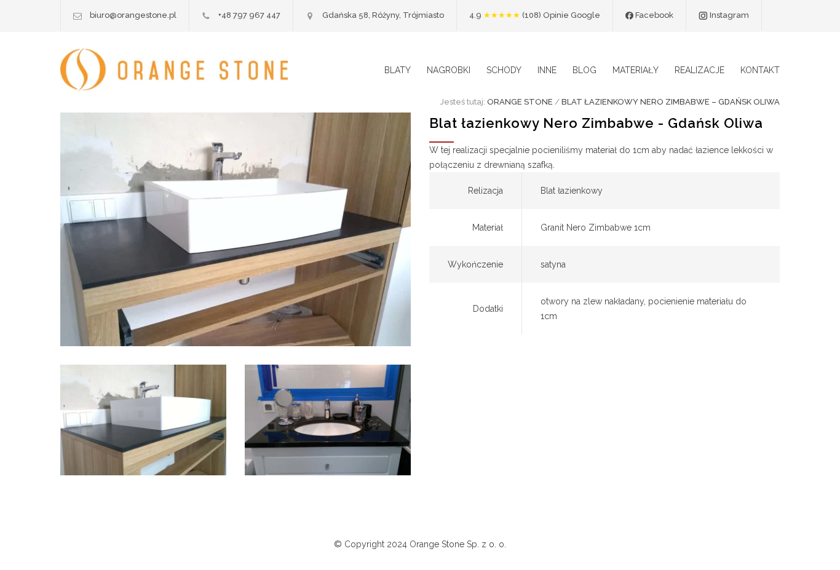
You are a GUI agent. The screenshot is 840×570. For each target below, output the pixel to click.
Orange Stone (520, 101)
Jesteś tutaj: (462, 101)
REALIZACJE (699, 70)
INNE (547, 70)
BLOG (584, 70)
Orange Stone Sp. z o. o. (458, 544)
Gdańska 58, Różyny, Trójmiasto (383, 15)
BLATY (397, 70)
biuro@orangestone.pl (133, 15)
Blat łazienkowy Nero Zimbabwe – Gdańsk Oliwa (670, 101)
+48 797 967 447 (249, 15)
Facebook (653, 15)
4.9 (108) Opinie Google (534, 15)
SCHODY (503, 70)
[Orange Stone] (174, 70)
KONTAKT (760, 70)
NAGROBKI (448, 70)
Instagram (728, 15)
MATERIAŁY (635, 70)
